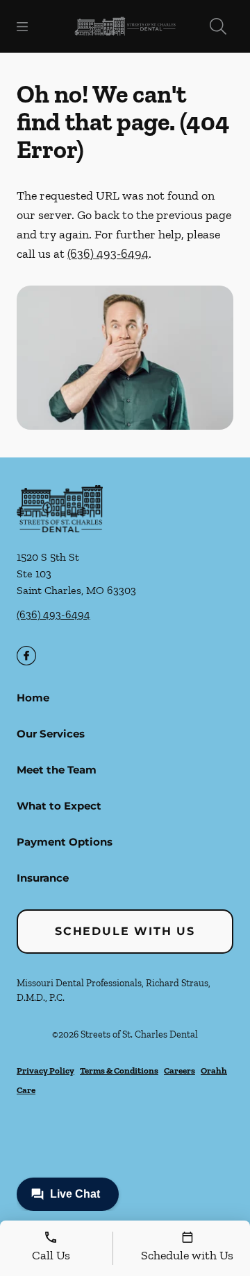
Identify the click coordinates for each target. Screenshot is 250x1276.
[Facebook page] (26, 655)
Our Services (51, 733)
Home (33, 697)
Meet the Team (57, 769)
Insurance (43, 877)
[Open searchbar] (218, 26)
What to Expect (59, 805)
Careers (179, 1070)
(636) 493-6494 (108, 253)
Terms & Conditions (119, 1070)
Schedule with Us (125, 931)
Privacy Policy (45, 1070)
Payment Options (64, 841)
